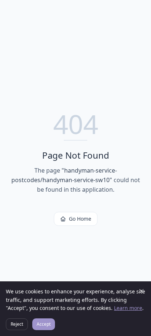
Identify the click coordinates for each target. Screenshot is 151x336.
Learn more (128, 307)
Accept (44, 324)
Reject (17, 324)
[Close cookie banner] (141, 291)
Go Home (80, 218)
